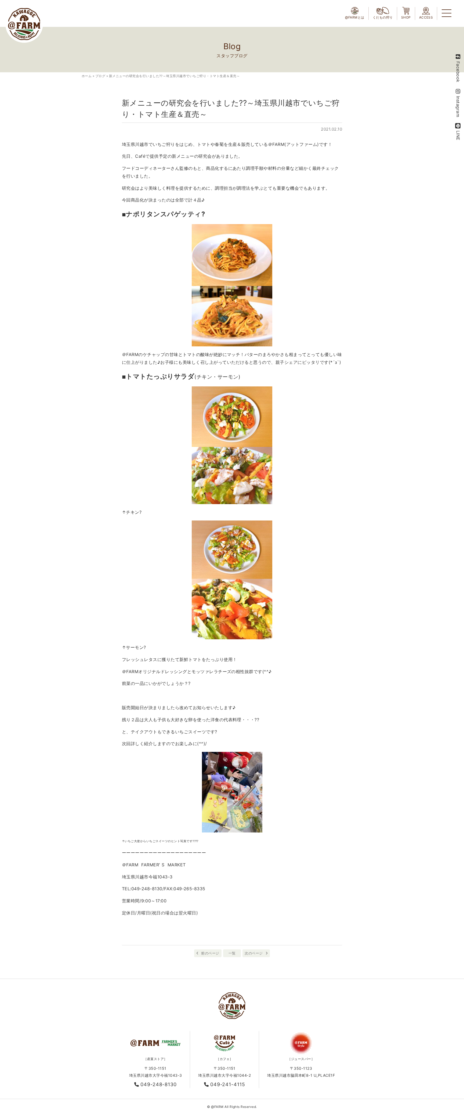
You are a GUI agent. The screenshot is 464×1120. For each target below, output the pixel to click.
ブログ (100, 76)
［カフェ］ (224, 1059)
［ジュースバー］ (301, 1059)
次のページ (254, 953)
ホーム (87, 76)
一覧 (232, 953)
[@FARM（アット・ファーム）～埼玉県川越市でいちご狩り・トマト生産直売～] (24, 24)
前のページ (210, 953)
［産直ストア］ (155, 1059)
